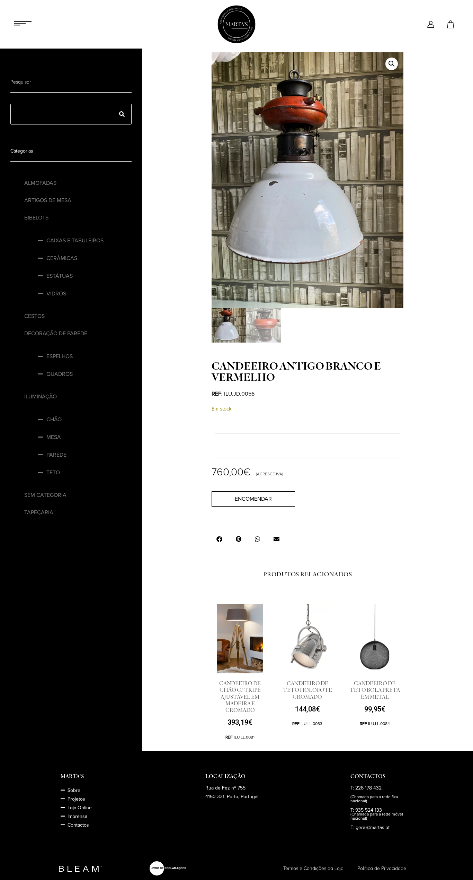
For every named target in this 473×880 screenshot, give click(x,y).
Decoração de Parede (55, 333)
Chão (54, 419)
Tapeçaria (38, 512)
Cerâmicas (61, 258)
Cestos (34, 316)
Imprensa (77, 816)
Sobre (74, 790)
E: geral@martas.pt (370, 827)
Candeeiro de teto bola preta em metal (375, 690)
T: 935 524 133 (366, 810)
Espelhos (59, 356)
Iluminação (40, 396)
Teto (53, 472)
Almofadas (40, 183)
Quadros (59, 374)
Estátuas (59, 276)
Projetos (76, 799)
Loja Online (80, 808)
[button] (391, 64)
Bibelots (36, 217)
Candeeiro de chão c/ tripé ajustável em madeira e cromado (240, 697)
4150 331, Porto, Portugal (231, 797)
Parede (56, 454)
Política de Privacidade (381, 868)
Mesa (53, 437)
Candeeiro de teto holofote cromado (307, 690)
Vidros (56, 293)
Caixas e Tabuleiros (75, 240)
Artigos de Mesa (47, 200)
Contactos (78, 825)
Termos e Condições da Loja (313, 868)
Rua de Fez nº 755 (225, 788)
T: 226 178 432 (366, 788)
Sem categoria (45, 495)
